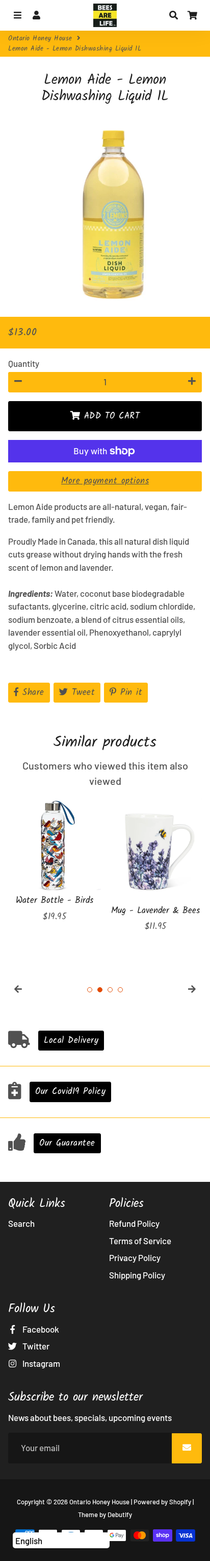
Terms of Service (140, 1241)
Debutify (120, 1514)
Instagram (40, 1363)
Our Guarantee (67, 1143)
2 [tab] (99, 989)
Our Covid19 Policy (70, 1092)
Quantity (23, 363)
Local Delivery (71, 1040)
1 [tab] (89, 989)
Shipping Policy (137, 1275)
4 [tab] (120, 989)
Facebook (40, 1329)
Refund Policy (134, 1223)
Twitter (35, 1346)
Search (21, 1223)
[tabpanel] (54, 860)
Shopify (180, 1502)
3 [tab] (110, 989)
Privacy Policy (135, 1257)
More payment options (105, 481)
